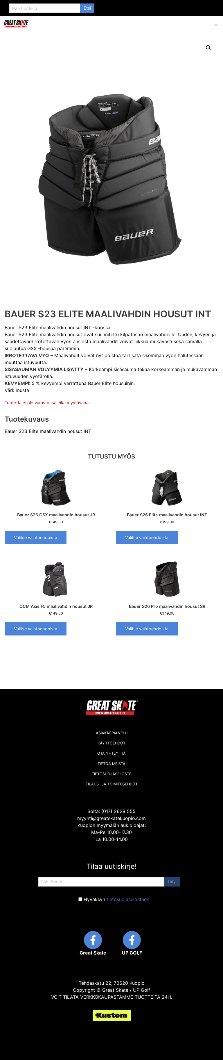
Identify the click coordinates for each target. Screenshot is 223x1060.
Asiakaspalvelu (111, 733)
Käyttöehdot (111, 743)
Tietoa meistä (111, 764)
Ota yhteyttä (111, 753)
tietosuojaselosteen (128, 899)
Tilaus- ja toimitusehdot (112, 784)
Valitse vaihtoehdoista (35, 537)
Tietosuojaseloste (112, 774)
